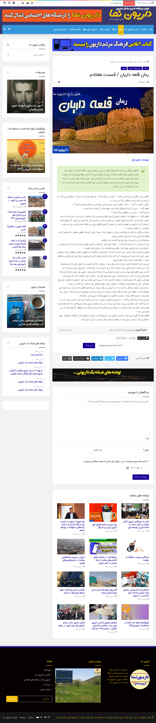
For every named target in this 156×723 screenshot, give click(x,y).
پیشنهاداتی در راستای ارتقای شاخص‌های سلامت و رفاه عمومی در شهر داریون (105, 560)
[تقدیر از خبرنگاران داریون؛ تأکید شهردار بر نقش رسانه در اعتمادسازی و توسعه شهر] (135, 511)
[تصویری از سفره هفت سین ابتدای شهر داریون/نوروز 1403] (36, 216)
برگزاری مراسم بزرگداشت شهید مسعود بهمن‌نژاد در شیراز (72, 591)
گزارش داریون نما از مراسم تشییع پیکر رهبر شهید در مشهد (71, 624)
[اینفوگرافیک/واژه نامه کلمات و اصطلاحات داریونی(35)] (135, 612)
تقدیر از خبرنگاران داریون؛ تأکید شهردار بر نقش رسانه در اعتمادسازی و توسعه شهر (136, 524)
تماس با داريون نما (132, 29)
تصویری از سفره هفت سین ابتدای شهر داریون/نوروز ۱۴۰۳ (16, 215)
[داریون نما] (131, 14)
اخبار (121, 29)
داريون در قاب (104, 29)
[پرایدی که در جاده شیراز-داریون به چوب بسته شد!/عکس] (36, 245)
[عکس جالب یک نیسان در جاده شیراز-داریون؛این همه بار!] (36, 262)
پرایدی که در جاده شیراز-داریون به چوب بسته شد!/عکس (17, 244)
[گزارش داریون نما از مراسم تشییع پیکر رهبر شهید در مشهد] (71, 612)
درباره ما (144, 29)
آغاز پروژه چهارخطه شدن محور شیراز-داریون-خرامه (104, 591)
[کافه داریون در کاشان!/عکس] (36, 231)
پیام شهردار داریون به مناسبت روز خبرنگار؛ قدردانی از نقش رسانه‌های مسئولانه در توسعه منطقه (85, 3)
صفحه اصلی (45, 689)
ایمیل (146, 450)
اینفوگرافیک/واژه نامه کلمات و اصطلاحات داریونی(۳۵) (137, 624)
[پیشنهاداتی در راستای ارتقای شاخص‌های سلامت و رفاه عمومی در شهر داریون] (103, 546)
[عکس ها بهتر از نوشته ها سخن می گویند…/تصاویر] (36, 201)
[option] (26, 96)
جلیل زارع (132, 338)
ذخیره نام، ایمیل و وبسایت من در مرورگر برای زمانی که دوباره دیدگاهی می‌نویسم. (114, 461)
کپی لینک (89, 345)
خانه (151, 29)
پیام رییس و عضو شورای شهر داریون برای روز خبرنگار (104, 526)
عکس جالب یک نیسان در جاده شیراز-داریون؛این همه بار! (17, 261)
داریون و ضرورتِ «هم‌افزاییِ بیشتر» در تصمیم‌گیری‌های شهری (73, 560)
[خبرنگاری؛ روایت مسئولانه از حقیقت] (135, 546)
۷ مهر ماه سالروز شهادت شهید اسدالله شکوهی (27, 107)
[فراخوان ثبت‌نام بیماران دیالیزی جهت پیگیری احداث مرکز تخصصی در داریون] (135, 579)
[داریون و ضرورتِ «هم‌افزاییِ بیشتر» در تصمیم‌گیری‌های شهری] (71, 546)
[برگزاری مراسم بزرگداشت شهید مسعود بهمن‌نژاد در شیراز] (71, 579)
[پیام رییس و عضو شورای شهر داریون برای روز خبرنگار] (103, 512)
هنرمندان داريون (60, 29)
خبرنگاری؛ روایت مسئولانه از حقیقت (137, 558)
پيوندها (47, 670)
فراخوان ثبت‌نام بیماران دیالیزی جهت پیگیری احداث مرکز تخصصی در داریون (136, 593)
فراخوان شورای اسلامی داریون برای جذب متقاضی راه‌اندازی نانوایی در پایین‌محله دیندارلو (104, 625)
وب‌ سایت (97, 450)
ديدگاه (114, 29)
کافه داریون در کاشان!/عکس (16, 228)
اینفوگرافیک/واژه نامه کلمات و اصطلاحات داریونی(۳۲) (27, 167)
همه (123, 68)
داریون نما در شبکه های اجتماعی (37, 679)
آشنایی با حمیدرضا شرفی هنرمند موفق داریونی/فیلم (25, 322)
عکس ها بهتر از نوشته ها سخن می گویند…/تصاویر (16, 200)
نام (147, 438)
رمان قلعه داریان (134, 68)
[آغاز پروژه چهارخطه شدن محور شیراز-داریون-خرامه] (103, 579)
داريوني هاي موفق (90, 29)
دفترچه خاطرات (75, 29)
